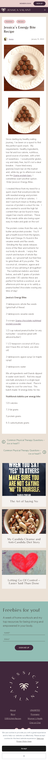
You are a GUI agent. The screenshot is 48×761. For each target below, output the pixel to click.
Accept (24, 748)
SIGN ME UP (24, 648)
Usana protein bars (22, 175)
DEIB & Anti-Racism (13, 718)
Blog (13, 714)
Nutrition (9, 21)
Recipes (21, 21)
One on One (35, 722)
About (13, 710)
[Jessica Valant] (16, 10)
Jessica (11, 39)
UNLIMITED (35, 710)
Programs (35, 714)
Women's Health (35, 718)
